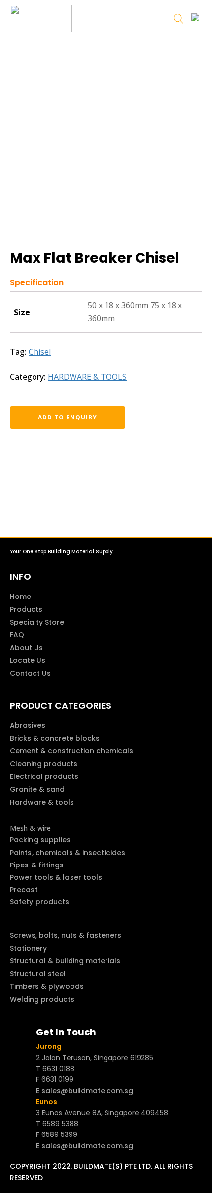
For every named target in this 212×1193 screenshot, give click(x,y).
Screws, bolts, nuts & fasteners (65, 935)
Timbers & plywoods (47, 986)
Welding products (42, 999)
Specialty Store (37, 622)
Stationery (28, 948)
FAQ (17, 635)
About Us (26, 648)
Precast (24, 890)
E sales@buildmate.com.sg (84, 1091)
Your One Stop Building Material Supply (61, 551)
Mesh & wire (30, 828)
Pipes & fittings (37, 865)
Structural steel (38, 974)
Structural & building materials (65, 961)
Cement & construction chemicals (71, 751)
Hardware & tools (42, 802)
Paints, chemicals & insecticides (67, 853)
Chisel (40, 351)
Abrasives (27, 725)
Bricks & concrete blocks (55, 738)
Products (26, 609)
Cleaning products (43, 764)
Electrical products (44, 776)
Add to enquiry (67, 417)
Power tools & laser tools (56, 877)
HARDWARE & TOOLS (87, 376)
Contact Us (30, 673)
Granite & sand (37, 789)
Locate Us (27, 660)
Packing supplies (40, 840)
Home (20, 596)
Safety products (40, 902)
